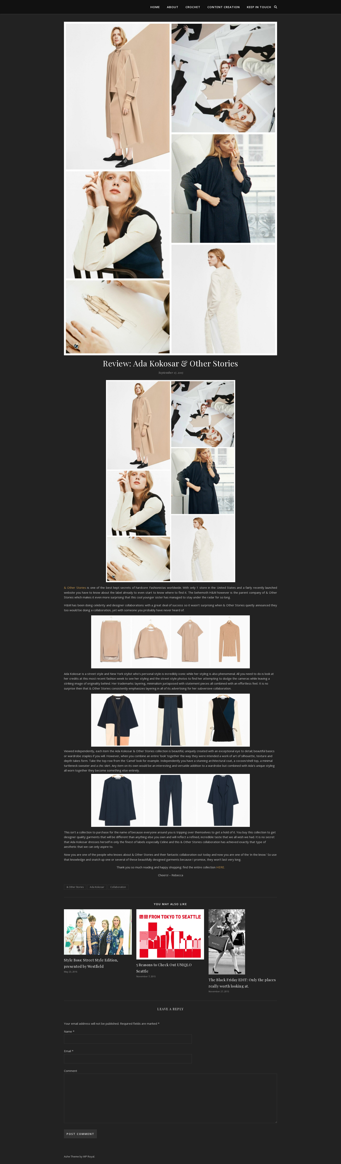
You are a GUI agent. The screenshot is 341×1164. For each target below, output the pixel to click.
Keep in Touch (259, 7)
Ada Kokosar (97, 887)
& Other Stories (75, 588)
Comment (70, 1071)
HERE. (220, 867)
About (172, 7)
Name (69, 1031)
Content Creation (223, 7)
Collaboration (118, 887)
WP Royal (88, 1156)
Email (68, 1051)
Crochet (192, 7)
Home (155, 7)
